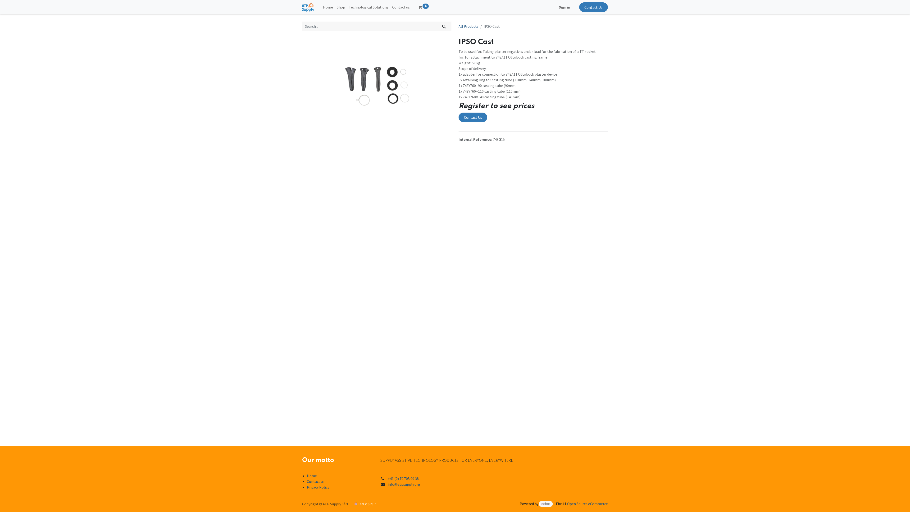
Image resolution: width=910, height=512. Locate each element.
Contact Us (593, 7)
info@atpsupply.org (404, 484)
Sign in (564, 7)
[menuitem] (328, 7)
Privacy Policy (318, 487)
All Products (468, 26)
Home (312, 475)
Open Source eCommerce (587, 503)
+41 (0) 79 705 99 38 (403, 478)
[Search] (444, 26)
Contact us (315, 481)
